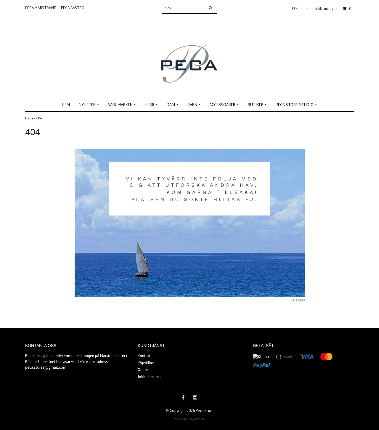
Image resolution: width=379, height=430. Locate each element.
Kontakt (144, 355)
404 (39, 118)
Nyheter (87, 104)
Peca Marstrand (41, 7)
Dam (171, 104)
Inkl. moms (326, 8)
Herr (149, 104)
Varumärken (120, 104)
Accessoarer (222, 104)
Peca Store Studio (295, 104)
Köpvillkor (146, 362)
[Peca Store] (189, 52)
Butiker (256, 104)
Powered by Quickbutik (189, 419)
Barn (192, 104)
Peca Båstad (72, 7)
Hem (66, 104)
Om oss (144, 369)
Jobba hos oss (149, 376)
